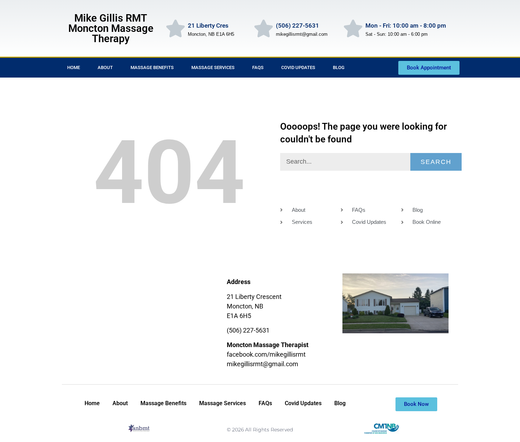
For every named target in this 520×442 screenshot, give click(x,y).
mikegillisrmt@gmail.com (262, 364)
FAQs (258, 67)
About (105, 67)
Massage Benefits (152, 67)
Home (73, 67)
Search (436, 161)
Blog (339, 67)
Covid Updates (298, 67)
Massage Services (213, 67)
